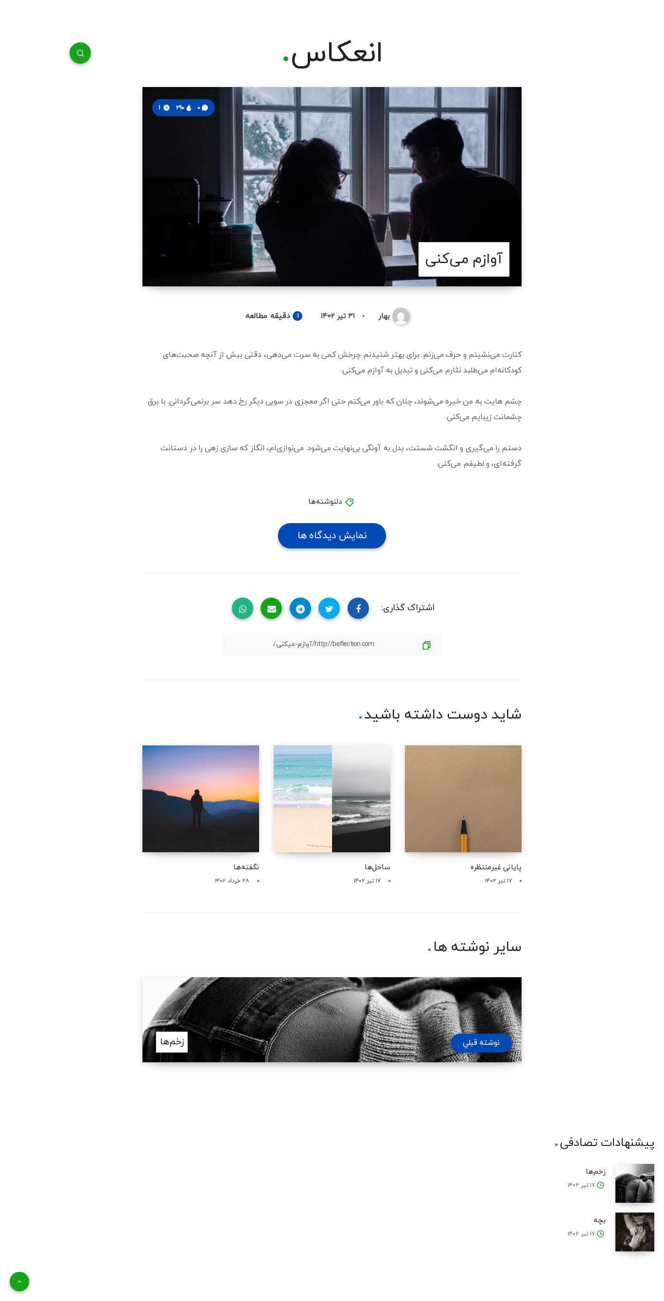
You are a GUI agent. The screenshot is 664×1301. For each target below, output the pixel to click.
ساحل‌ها (377, 867)
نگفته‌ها (246, 867)
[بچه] (634, 1232)
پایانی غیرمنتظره (496, 867)
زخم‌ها (596, 1172)
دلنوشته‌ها (325, 502)
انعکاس (337, 53)
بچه (600, 1220)
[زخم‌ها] (634, 1183)
